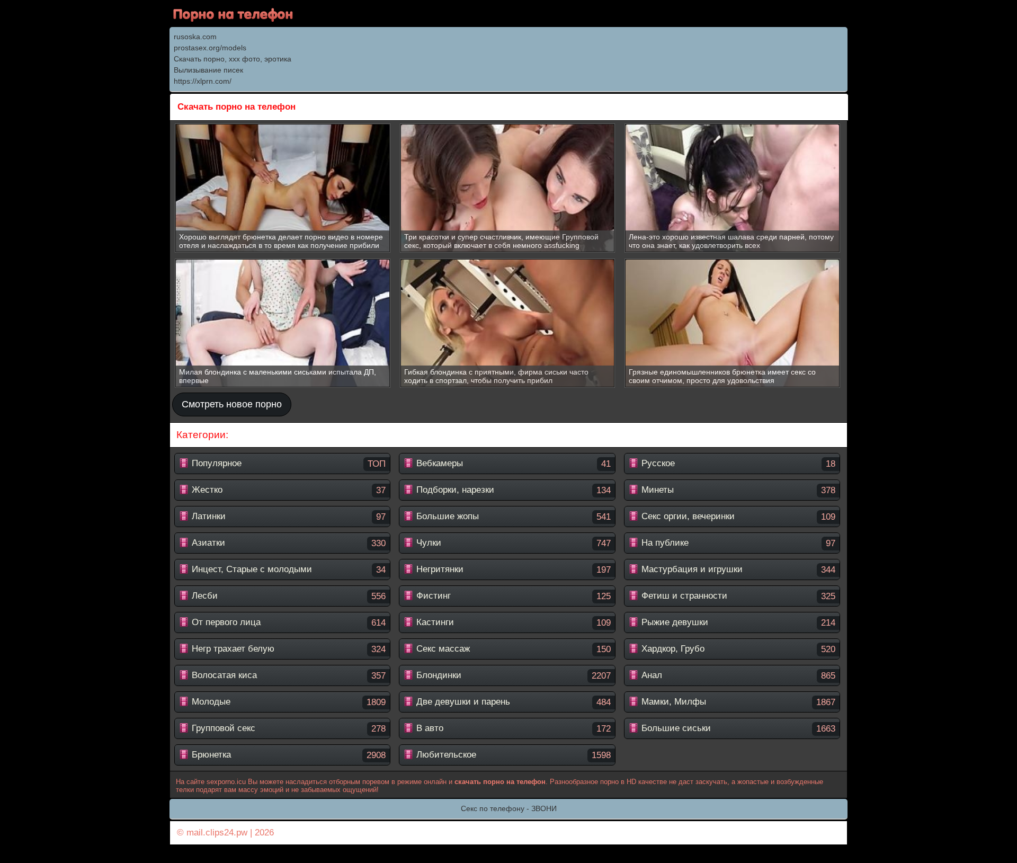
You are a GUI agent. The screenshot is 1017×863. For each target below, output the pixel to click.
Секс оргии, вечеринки (737, 516)
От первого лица (287, 622)
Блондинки (512, 675)
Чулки (512, 543)
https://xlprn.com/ (202, 81)
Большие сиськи (737, 728)
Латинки (287, 516)
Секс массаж (512, 649)
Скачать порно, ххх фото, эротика (232, 59)
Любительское (512, 755)
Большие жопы (512, 516)
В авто (512, 728)
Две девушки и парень (512, 702)
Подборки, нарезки (512, 490)
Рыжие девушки (737, 622)
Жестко (287, 490)
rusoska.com (195, 36)
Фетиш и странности (737, 596)
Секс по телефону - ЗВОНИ (509, 808)
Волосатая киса (287, 675)
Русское (737, 463)
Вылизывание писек (208, 70)
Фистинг (512, 596)
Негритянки (512, 569)
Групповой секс (287, 728)
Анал (737, 675)
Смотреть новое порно (232, 404)
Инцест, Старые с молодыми (287, 569)
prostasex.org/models (210, 47)
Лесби (287, 596)
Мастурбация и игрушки (737, 569)
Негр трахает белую (287, 649)
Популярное (287, 463)
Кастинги (512, 622)
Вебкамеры (512, 463)
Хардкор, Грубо (737, 649)
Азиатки (287, 543)
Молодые (287, 702)
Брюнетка (287, 755)
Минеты (737, 490)
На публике (737, 543)
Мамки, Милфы (737, 702)
